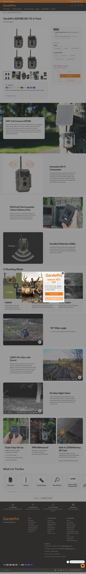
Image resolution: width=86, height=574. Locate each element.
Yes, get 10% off (54, 293)
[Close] (62, 273)
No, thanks (54, 298)
